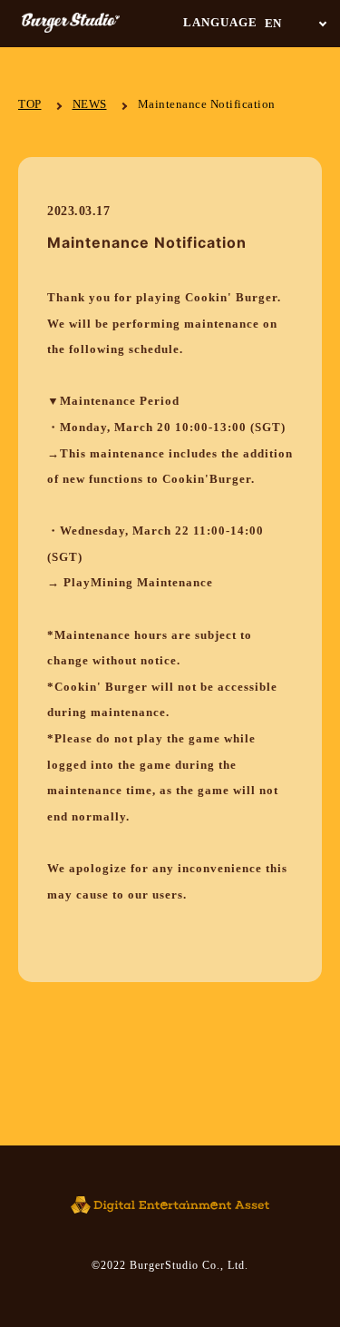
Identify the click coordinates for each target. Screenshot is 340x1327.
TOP (30, 104)
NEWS (90, 104)
